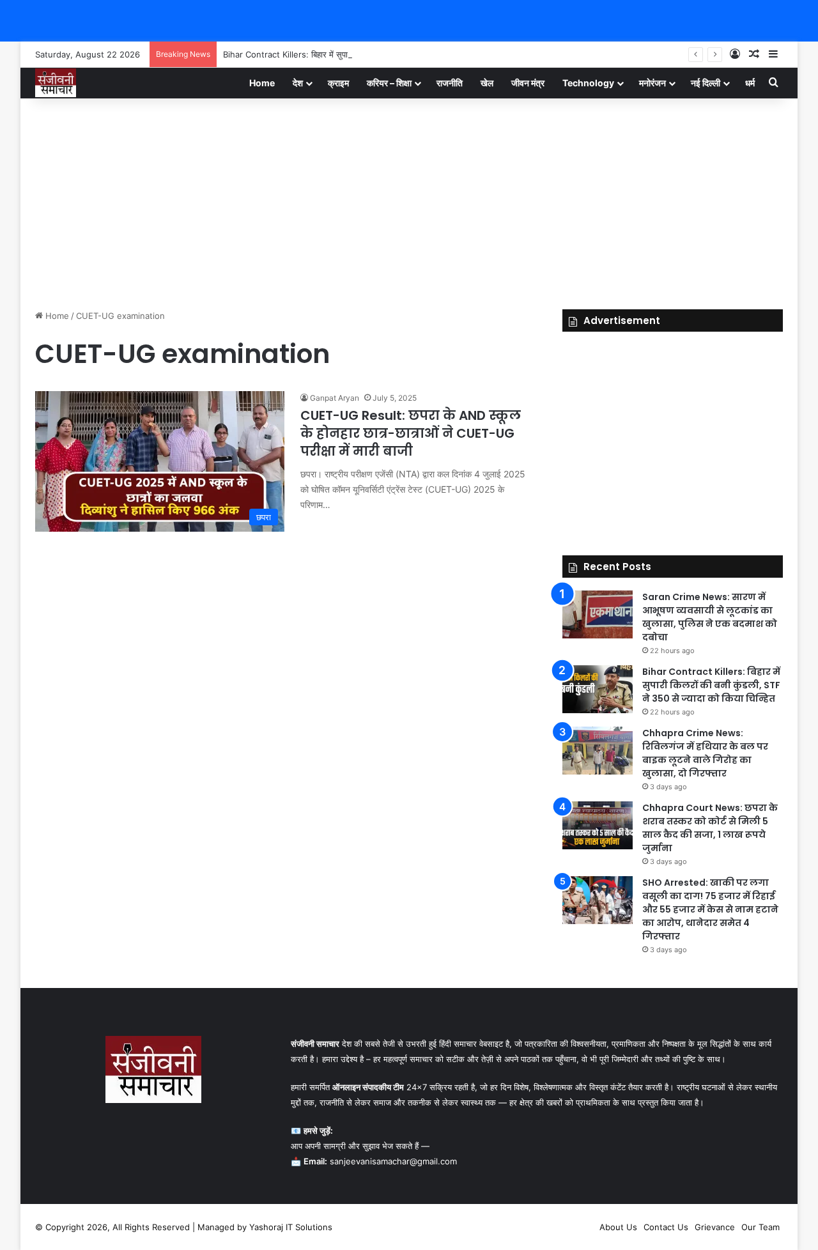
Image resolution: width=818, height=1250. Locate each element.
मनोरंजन (652, 82)
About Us (618, 1227)
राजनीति (449, 82)
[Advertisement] (409, 200)
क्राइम (338, 82)
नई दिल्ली (705, 82)
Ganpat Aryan (334, 398)
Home (262, 82)
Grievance (715, 1227)
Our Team (760, 1227)
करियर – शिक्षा (389, 82)
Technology (588, 82)
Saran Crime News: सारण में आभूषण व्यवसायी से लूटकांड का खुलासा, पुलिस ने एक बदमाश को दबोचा (709, 617)
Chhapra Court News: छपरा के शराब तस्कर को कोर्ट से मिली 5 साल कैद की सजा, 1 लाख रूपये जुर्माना (710, 827)
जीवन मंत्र (527, 82)
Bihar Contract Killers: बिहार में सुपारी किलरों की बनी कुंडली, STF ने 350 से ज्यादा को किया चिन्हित (383, 54)
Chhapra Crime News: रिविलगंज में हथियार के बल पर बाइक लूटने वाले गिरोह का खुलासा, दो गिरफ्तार (705, 753)
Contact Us (666, 1227)
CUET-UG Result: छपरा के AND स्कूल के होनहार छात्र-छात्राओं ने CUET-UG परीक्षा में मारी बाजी (410, 433)
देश (298, 82)
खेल (487, 82)
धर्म (750, 82)
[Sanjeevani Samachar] (55, 82)
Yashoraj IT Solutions (290, 1227)
